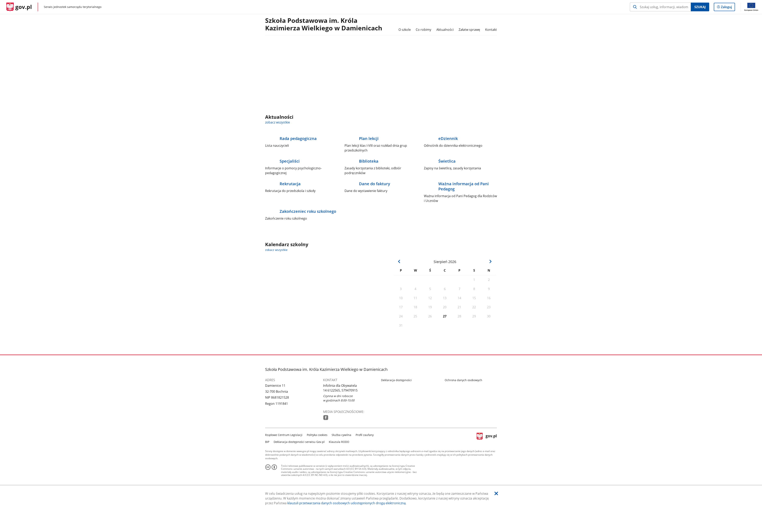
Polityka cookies (317, 435)
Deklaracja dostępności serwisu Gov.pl (299, 442)
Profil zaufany (365, 435)
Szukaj (700, 7)
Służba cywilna (341, 435)
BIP (267, 442)
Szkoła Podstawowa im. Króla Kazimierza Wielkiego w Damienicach (323, 24)
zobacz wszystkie (277, 122)
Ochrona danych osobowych (463, 380)
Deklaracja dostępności (396, 380)
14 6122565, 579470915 (340, 390)
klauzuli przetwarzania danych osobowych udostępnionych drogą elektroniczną (346, 503)
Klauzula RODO (339, 442)
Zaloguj (728, 8)
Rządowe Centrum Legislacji (283, 435)
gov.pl (491, 438)
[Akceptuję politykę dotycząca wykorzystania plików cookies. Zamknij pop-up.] (496, 493)
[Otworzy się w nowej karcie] (325, 417)
